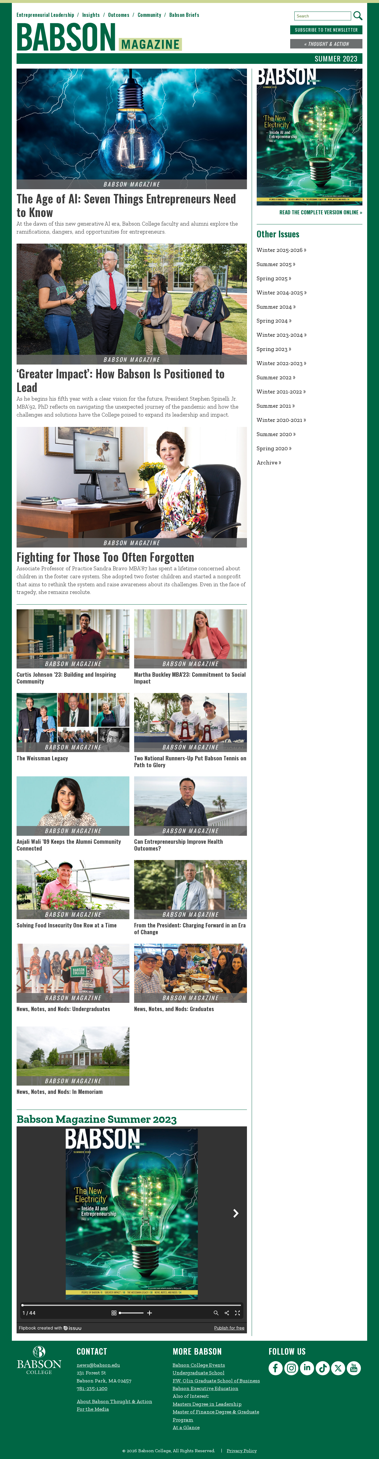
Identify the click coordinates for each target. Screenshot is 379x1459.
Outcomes (118, 14)
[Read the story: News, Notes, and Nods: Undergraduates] (73, 973)
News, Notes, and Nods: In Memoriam (60, 1092)
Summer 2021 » (276, 405)
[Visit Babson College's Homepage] (39, 1373)
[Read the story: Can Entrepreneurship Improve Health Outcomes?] (190, 805)
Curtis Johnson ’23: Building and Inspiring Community (66, 677)
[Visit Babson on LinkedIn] (308, 1369)
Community (149, 14)
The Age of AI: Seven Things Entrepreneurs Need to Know (126, 205)
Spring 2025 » (274, 278)
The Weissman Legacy (42, 758)
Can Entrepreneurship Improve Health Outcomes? (178, 844)
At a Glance (186, 1427)
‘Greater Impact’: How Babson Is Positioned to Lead (121, 380)
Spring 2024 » (274, 320)
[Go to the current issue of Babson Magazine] (103, 37)
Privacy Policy (242, 1450)
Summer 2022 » (276, 377)
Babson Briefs (184, 14)
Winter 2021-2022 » (281, 391)
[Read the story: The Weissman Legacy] (73, 722)
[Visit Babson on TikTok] (323, 1369)
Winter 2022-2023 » (281, 363)
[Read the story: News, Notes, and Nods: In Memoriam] (73, 1056)
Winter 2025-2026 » (281, 250)
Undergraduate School (198, 1372)
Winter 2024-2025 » (282, 292)
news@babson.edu (98, 1365)
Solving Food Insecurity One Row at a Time (67, 925)
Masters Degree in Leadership (207, 1404)
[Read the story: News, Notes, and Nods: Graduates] (190, 973)
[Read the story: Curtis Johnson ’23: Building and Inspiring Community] (73, 638)
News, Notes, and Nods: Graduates (174, 1009)
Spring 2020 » (274, 448)
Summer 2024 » (276, 306)
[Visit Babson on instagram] (292, 1369)
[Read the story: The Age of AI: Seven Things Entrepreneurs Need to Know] (132, 129)
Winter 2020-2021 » (281, 420)
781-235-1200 (92, 1388)
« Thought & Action (326, 43)
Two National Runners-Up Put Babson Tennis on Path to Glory (190, 761)
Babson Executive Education (205, 1388)
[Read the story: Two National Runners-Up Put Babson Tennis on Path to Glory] (190, 722)
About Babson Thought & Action (114, 1401)
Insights (91, 14)
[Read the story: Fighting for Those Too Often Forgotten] (132, 487)
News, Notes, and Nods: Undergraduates (63, 1009)
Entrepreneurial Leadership (45, 14)
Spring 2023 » (274, 349)
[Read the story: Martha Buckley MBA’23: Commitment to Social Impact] (190, 638)
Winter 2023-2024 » (282, 334)
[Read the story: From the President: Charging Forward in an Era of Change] (190, 889)
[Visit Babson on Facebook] (276, 1369)
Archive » (269, 462)
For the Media (93, 1409)
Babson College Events (199, 1365)
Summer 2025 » (276, 264)
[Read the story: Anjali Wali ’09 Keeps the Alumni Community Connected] (73, 805)
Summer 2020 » (276, 434)
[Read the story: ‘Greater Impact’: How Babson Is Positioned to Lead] (132, 304)
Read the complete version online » (321, 212)
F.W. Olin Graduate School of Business (216, 1380)
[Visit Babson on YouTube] (354, 1369)
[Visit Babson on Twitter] (339, 1369)
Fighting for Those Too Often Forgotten (105, 556)
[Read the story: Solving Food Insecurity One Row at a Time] (73, 889)
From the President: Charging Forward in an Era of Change (190, 928)
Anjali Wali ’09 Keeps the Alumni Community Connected (69, 844)
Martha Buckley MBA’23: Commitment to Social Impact (190, 677)
